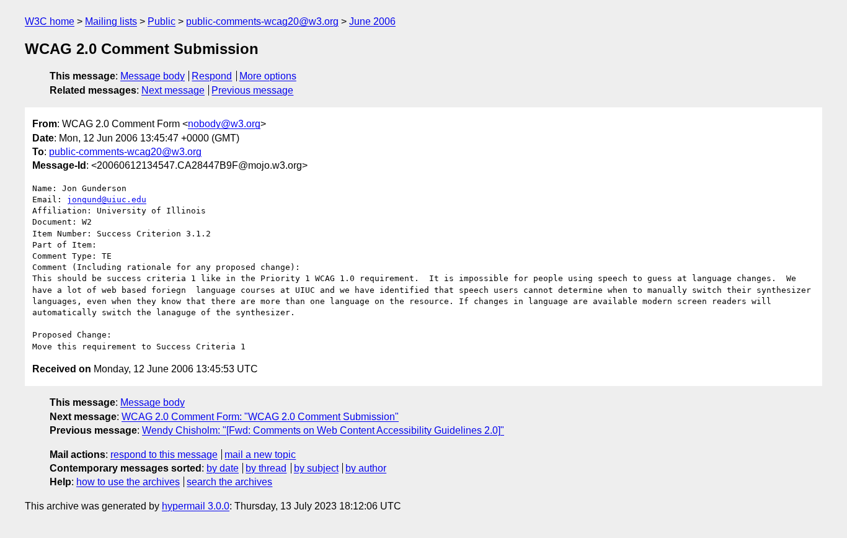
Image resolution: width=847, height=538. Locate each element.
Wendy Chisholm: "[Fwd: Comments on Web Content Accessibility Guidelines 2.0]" (323, 430)
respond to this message (164, 454)
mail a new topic (260, 454)
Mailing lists (111, 21)
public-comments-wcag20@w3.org (262, 21)
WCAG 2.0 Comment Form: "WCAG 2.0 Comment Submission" (260, 416)
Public (161, 21)
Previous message (252, 90)
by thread (266, 468)
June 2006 (372, 21)
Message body (152, 76)
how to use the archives (128, 482)
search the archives (229, 482)
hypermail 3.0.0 (195, 506)
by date (222, 468)
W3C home (49, 21)
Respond (212, 76)
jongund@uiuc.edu (106, 199)
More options (267, 76)
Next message (173, 90)
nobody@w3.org (224, 124)
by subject (316, 468)
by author (365, 468)
